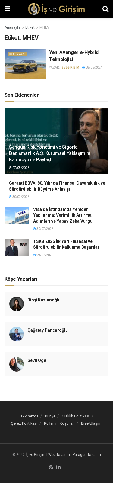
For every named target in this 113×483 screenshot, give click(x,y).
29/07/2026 (44, 255)
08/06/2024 (93, 67)
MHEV (44, 27)
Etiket (30, 27)
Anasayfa (12, 27)
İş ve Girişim (36, 454)
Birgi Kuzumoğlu (44, 300)
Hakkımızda (28, 416)
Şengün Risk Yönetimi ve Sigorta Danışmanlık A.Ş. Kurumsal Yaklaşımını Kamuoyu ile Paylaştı (49, 153)
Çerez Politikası (24, 423)
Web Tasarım (59, 454)
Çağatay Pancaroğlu (47, 330)
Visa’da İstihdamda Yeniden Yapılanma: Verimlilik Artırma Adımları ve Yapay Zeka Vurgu (63, 215)
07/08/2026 (20, 167)
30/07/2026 (20, 196)
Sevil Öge (36, 360)
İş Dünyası (17, 54)
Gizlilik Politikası (76, 416)
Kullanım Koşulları (59, 423)
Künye (50, 416)
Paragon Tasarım (87, 454)
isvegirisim (70, 67)
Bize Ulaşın (90, 423)
